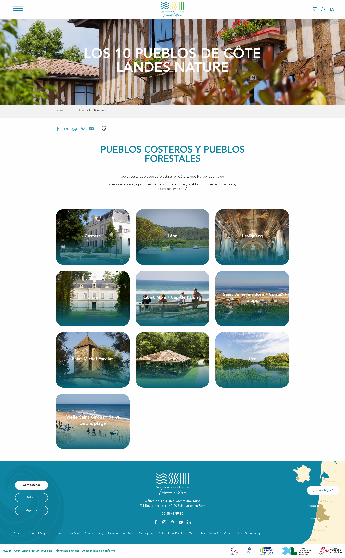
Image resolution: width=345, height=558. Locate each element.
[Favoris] (315, 9)
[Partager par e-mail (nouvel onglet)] (91, 129)
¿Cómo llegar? (323, 490)
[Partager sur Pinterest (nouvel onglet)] (83, 129)
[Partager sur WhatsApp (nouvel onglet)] (74, 129)
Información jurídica (67, 551)
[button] (323, 9)
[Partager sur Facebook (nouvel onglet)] (58, 129)
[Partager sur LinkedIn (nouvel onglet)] (66, 129)
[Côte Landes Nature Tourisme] (172, 9)
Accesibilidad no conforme (98, 551)
